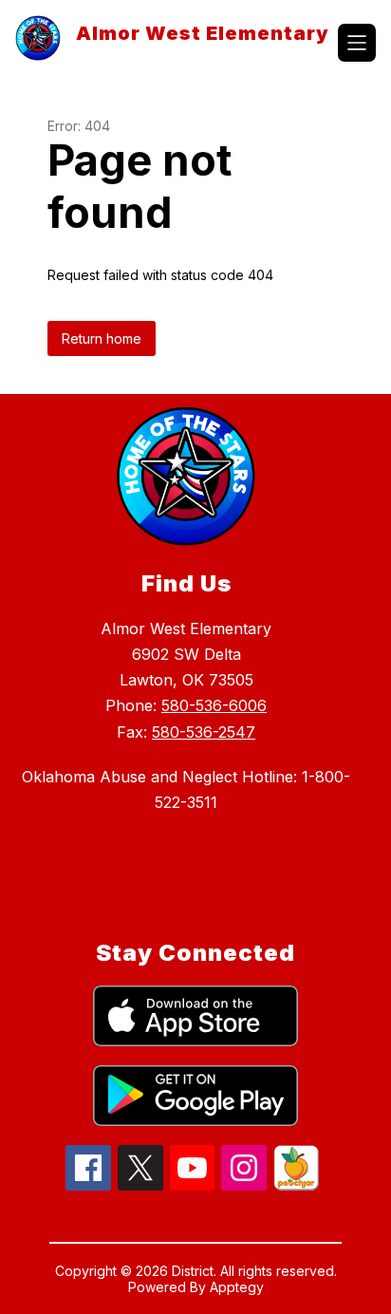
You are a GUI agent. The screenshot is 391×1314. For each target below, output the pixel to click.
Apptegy (237, 1287)
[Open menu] (357, 43)
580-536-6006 (214, 705)
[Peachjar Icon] (296, 1184)
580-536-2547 (203, 732)
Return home (101, 338)
